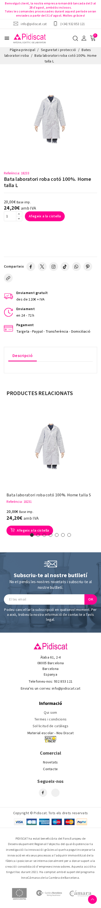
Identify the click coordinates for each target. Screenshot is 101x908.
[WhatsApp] (76, 266)
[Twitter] (42, 266)
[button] (32, 535)
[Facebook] (30, 266)
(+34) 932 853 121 (72, 24)
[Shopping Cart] (93, 38)
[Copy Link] (8, 278)
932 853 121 (63, 681)
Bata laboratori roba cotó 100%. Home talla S (48, 495)
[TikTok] (65, 266)
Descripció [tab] (22, 356)
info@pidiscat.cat (34, 24)
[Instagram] (53, 266)
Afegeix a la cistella (45, 216)
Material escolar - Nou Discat (50, 733)
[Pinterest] (87, 266)
